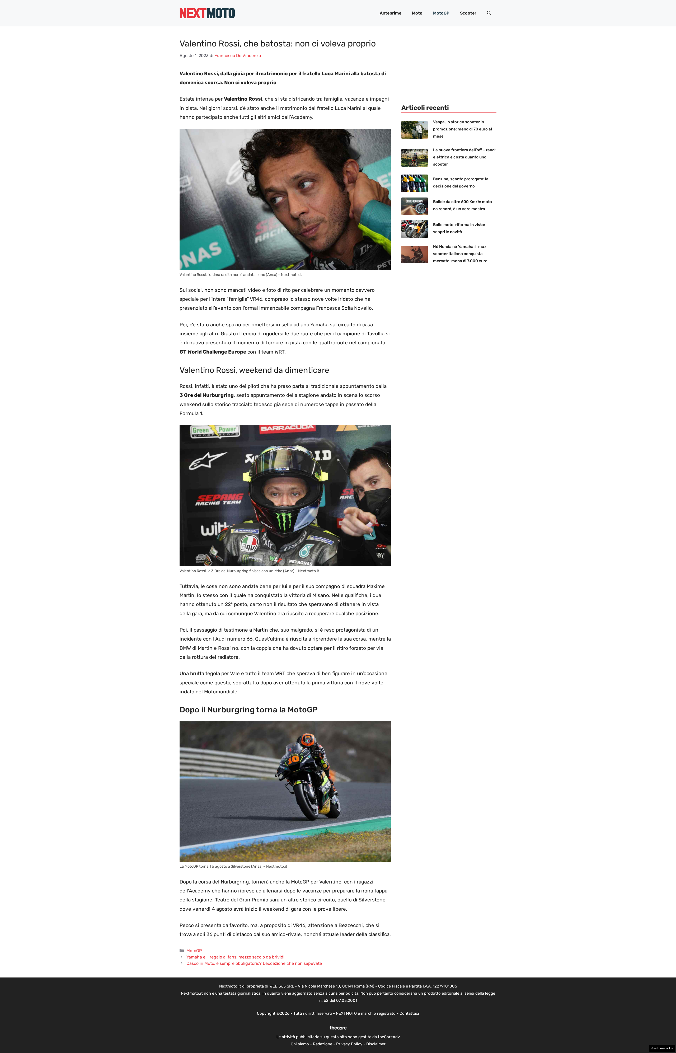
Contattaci (409, 1013)
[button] (489, 13)
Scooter (468, 13)
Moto (417, 13)
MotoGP (441, 13)
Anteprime (390, 13)
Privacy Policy (349, 1044)
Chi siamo (300, 1044)
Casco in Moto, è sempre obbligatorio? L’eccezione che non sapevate (254, 963)
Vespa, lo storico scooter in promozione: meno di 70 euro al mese (462, 129)
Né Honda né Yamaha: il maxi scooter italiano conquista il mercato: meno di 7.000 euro (460, 253)
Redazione (322, 1044)
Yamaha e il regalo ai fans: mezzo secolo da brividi (235, 957)
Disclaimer (376, 1044)
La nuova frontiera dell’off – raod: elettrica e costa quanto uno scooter (464, 157)
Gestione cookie (662, 1048)
